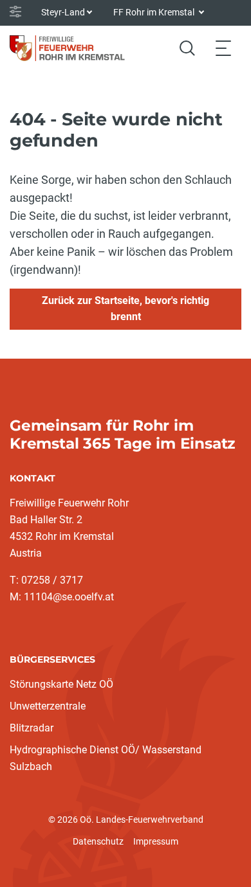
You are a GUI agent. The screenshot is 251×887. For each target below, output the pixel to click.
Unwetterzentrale (48, 706)
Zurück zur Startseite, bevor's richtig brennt (125, 308)
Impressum (155, 841)
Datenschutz (98, 841)
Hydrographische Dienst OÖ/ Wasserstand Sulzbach (105, 758)
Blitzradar (31, 728)
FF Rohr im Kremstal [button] (154, 12)
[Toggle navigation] (223, 48)
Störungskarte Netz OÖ (61, 684)
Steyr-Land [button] (63, 12)
